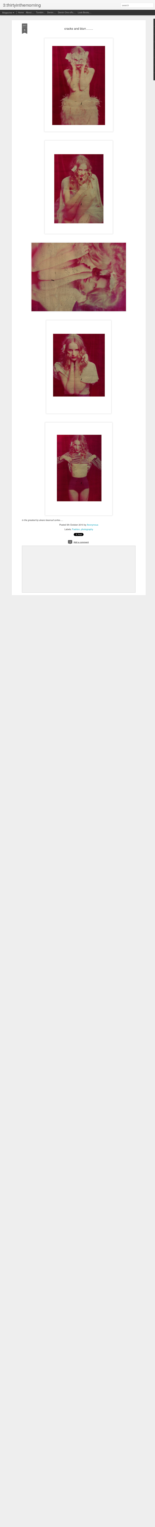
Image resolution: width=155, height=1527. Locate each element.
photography (87, 529)
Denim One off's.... (67, 12)
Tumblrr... (40, 12)
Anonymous (92, 524)
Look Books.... (84, 12)
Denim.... (51, 12)
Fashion (76, 529)
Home (21, 12)
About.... (30, 12)
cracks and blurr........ (78, 28)
